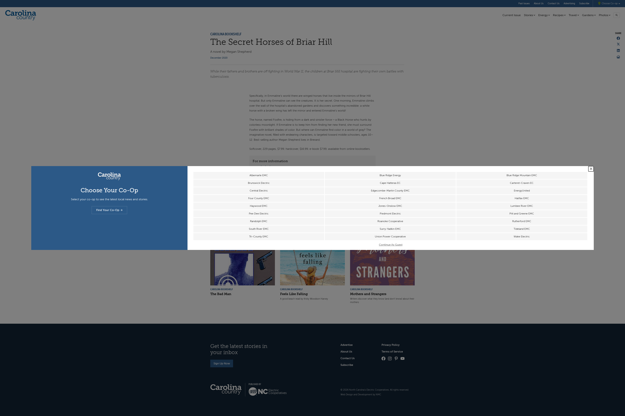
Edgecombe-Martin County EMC (390, 190)
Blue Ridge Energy (390, 175)
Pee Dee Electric (259, 213)
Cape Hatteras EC (390, 183)
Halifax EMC (522, 198)
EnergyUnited (522, 190)
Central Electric (259, 190)
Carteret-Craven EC (522, 183)
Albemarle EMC (259, 175)
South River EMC (259, 228)
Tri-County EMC (258, 236)
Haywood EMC (259, 205)
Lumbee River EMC (521, 205)
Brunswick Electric (259, 183)
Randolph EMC (258, 221)
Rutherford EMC (521, 221)
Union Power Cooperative (390, 236)
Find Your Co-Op (107, 210)
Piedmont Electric (390, 213)
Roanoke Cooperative (390, 221)
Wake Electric (522, 236)
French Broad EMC (390, 198)
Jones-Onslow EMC (390, 205)
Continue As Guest (391, 244)
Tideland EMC (522, 228)
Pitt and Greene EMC (521, 213)
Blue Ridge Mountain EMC (522, 175)
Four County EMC (258, 198)
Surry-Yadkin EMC (390, 228)
